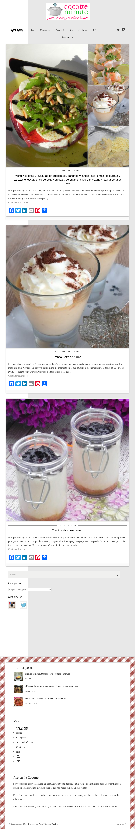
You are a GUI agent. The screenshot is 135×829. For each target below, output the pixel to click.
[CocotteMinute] (67, 11)
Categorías (45, 30)
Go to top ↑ (121, 824)
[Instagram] (124, 29)
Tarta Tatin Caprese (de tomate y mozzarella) (46, 698)
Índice (31, 30)
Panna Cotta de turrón (67, 357)
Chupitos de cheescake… (67, 530)
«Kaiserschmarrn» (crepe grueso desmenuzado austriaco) (51, 686)
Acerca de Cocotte (64, 30)
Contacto (82, 30)
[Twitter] (118, 29)
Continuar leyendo (18, 202)
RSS (94, 30)
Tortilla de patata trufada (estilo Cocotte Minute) (48, 673)
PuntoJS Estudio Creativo (48, 824)
